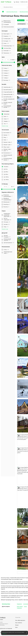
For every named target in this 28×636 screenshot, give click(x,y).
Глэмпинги (19, 608)
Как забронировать (20, 620)
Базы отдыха (20, 606)
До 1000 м (6, 177)
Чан (6, 123)
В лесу (6, 249)
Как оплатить (18, 622)
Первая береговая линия (8, 252)
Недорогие (19, 603)
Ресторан (7, 222)
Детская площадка (7, 236)
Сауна (6, 118)
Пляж (6, 226)
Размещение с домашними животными (7, 215)
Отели (25, 606)
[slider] (1, 62)
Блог (16, 627)
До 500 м (6, 174)
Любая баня (6, 114)
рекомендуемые (21, 23)
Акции (16, 625)
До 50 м (5, 169)
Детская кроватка (9, 242)
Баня (6, 116)
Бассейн (7, 224)
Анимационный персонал (7, 240)
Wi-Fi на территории (7, 219)
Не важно (6, 166)
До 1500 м (6, 179)
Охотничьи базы (6, 603)
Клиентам (17, 617)
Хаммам (7, 121)
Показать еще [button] (5, 125)
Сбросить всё (21, 20)
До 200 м (6, 171)
